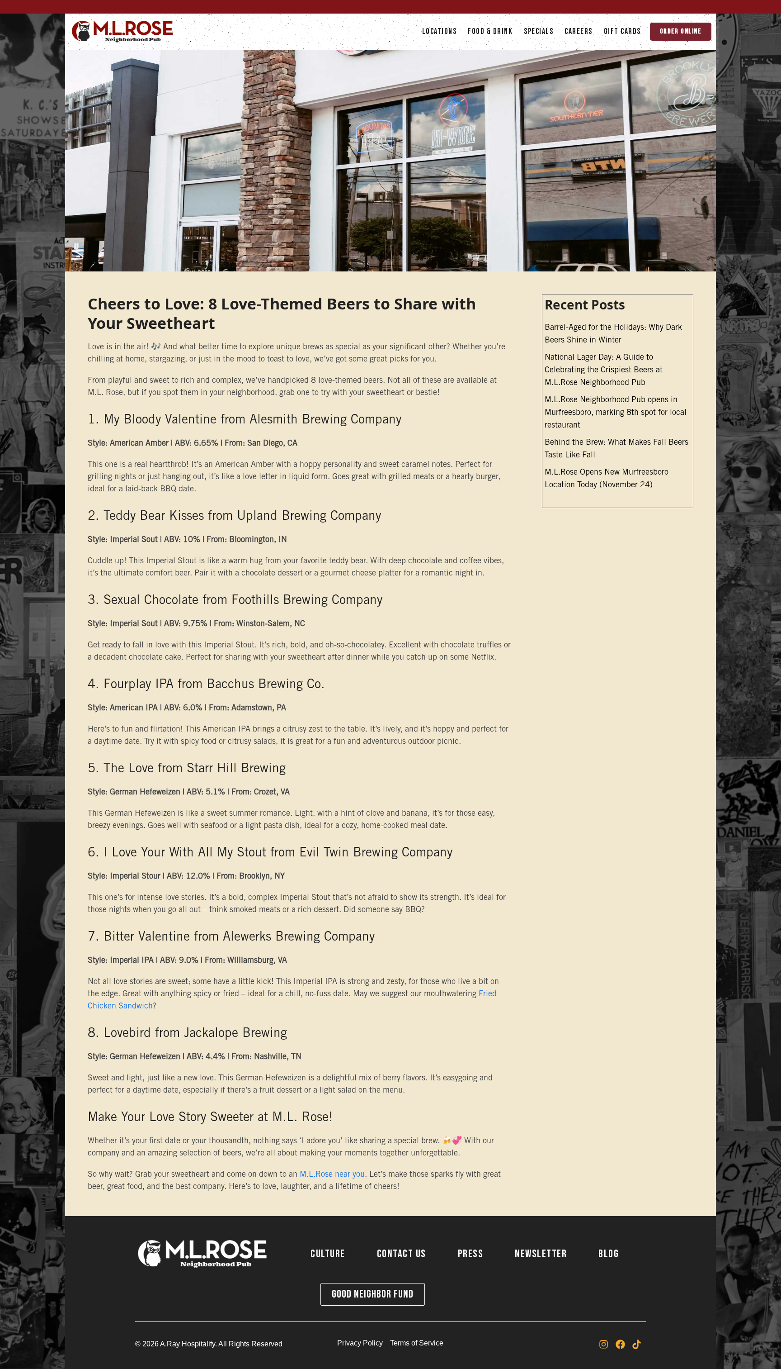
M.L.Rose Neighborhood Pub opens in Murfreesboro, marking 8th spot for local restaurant (616, 413)
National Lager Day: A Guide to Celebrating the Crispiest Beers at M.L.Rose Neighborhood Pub (604, 370)
